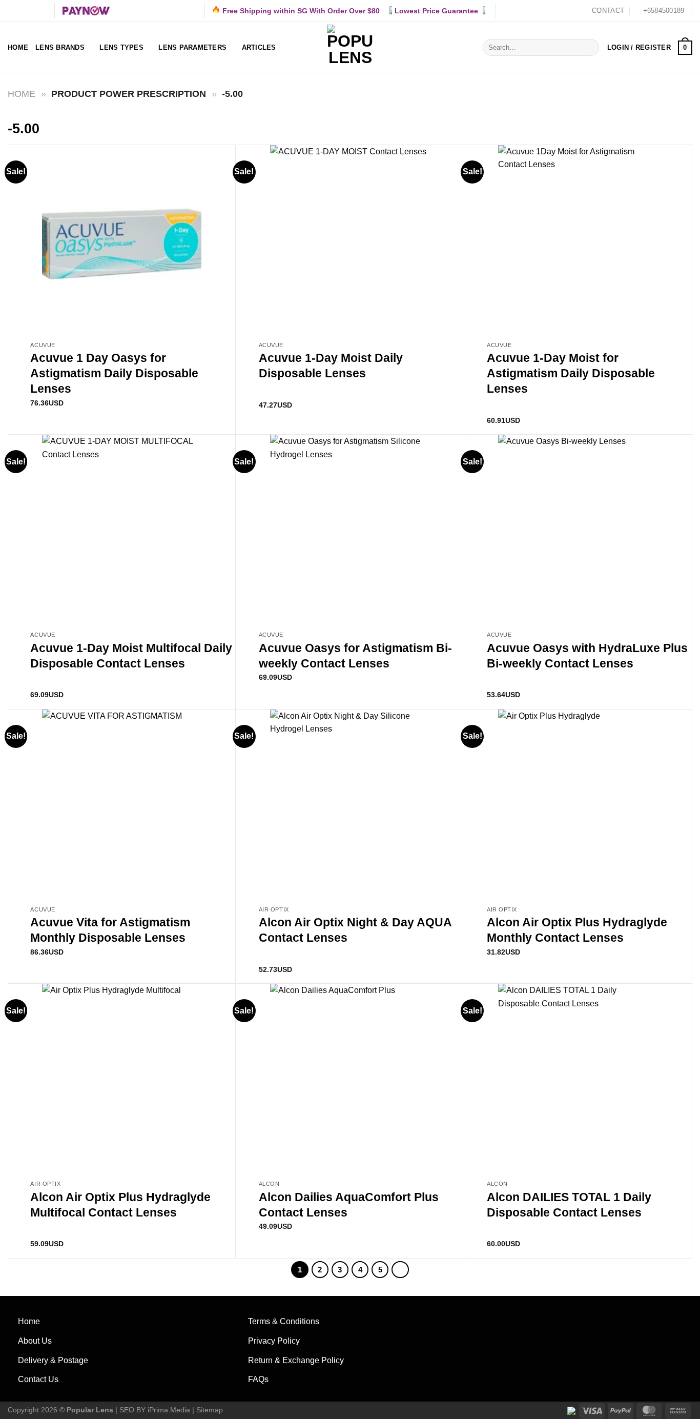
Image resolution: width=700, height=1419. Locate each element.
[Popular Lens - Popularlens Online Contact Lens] (350, 47)
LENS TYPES (121, 47)
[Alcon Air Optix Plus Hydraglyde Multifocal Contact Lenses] (121, 1079)
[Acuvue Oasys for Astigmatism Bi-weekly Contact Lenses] (349, 530)
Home (18, 47)
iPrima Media (169, 1410)
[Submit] (589, 47)
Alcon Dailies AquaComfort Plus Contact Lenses (349, 1204)
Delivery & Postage (53, 1360)
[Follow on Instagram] (22, 10)
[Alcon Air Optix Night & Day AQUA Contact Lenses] (349, 805)
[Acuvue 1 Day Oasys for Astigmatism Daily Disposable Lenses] (121, 240)
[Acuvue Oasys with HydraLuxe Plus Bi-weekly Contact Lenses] (577, 530)
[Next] (400, 1270)
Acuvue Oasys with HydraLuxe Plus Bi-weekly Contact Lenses (587, 655)
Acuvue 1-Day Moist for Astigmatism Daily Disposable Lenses (571, 373)
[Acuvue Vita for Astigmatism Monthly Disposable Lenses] (121, 805)
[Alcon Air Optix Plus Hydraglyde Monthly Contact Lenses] (577, 805)
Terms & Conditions (283, 1321)
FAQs (258, 1379)
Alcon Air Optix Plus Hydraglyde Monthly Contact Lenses (577, 930)
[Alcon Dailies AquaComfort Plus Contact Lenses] (349, 1079)
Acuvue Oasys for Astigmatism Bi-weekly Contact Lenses (355, 655)
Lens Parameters (192, 47)
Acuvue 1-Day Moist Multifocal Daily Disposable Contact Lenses (131, 655)
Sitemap (209, 1410)
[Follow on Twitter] (32, 10)
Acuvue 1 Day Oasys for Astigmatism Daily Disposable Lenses (114, 373)
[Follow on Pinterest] (42, 10)
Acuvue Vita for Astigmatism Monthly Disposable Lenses (110, 930)
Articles (259, 47)
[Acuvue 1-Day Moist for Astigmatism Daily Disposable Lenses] (577, 240)
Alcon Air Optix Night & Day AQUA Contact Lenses (355, 930)
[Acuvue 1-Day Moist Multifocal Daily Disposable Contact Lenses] (121, 530)
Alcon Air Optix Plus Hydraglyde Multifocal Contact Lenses (120, 1204)
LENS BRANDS (60, 47)
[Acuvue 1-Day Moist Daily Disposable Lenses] (349, 240)
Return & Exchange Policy (296, 1360)
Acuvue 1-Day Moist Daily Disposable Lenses (331, 365)
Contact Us (38, 1379)
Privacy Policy (274, 1340)
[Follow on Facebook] (13, 10)
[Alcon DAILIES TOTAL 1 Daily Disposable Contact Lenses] (577, 1079)
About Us (35, 1340)
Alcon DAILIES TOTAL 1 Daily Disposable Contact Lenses (569, 1204)
